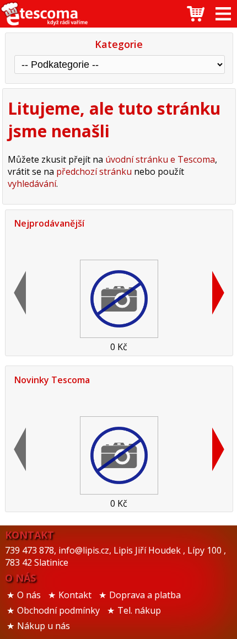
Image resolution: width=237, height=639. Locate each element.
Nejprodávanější (49, 223)
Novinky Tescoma (52, 380)
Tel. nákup (139, 610)
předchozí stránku (94, 171)
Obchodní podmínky (58, 610)
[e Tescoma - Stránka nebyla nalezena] (44, 14)
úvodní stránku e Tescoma (160, 159)
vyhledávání (32, 184)
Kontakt (74, 595)
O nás (29, 595)
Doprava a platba (145, 595)
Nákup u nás (43, 626)
